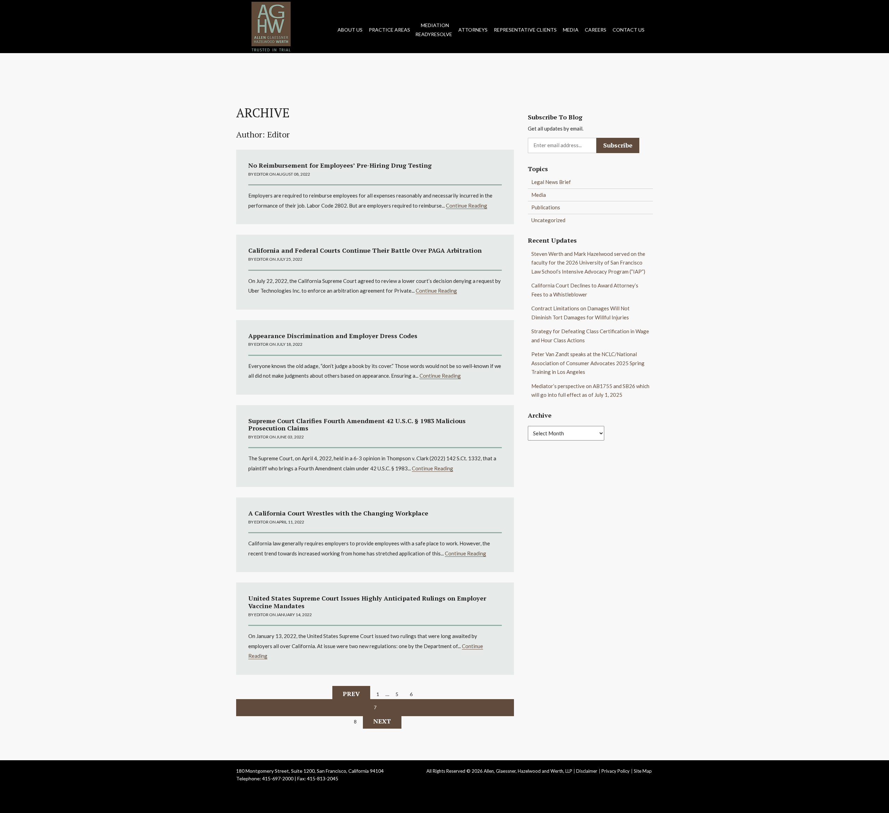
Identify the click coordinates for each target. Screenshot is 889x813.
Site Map (643, 771)
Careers (595, 30)
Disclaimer (586, 771)
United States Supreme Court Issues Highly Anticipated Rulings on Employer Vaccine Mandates (367, 602)
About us (350, 30)
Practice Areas (389, 30)
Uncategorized (548, 220)
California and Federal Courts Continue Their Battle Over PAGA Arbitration (365, 250)
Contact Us (629, 30)
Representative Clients (525, 30)
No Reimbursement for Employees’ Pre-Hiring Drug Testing (340, 165)
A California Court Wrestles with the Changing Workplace (338, 513)
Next (382, 721)
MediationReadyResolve (433, 29)
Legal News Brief (551, 182)
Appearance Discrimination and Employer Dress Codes (332, 336)
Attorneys (473, 30)
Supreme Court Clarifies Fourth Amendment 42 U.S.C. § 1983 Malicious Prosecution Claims (357, 425)
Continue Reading (466, 205)
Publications (545, 207)
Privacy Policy (615, 771)
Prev (351, 693)
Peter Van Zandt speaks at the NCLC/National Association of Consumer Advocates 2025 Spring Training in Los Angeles (588, 363)
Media (571, 30)
